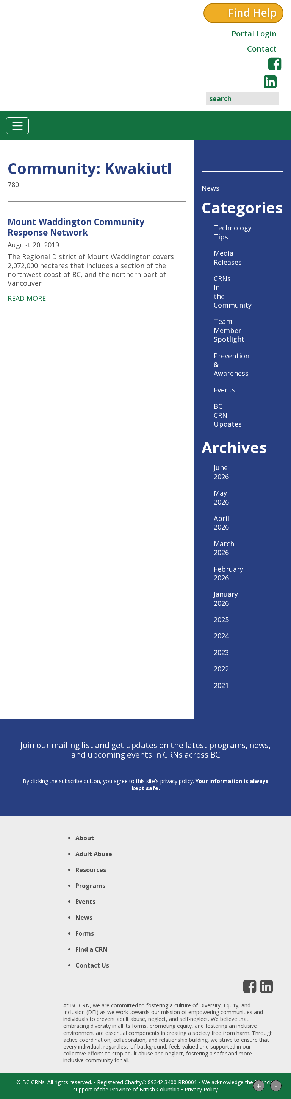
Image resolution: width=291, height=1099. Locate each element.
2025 (221, 619)
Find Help (252, 12)
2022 (221, 668)
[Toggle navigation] (17, 125)
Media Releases (228, 257)
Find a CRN (91, 949)
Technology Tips (233, 232)
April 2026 (221, 523)
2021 (221, 685)
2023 (221, 652)
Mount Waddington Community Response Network (76, 227)
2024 (221, 635)
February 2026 (228, 573)
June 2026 (221, 472)
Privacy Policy (201, 1089)
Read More (27, 298)
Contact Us (92, 965)
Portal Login (254, 33)
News (210, 187)
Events (224, 389)
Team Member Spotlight (229, 330)
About (84, 838)
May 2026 (221, 497)
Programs (90, 886)
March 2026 (224, 548)
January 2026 (226, 598)
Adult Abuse (93, 854)
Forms (84, 933)
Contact (262, 49)
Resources (90, 870)
